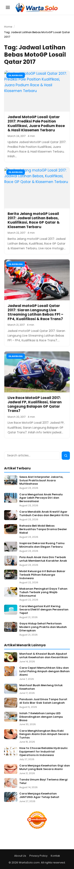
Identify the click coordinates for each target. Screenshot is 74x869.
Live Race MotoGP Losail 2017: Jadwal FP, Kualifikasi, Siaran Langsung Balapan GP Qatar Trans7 (35, 404)
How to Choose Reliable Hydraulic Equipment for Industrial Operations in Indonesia (43, 752)
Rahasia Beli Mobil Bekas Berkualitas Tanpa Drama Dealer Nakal (43, 529)
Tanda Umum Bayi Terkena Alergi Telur (43, 781)
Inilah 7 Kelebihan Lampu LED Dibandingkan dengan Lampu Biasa (41, 717)
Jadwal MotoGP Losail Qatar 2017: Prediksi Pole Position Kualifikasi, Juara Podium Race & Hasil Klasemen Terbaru (36, 123)
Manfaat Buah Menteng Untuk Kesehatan (41, 687)
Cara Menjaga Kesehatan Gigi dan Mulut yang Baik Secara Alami (44, 767)
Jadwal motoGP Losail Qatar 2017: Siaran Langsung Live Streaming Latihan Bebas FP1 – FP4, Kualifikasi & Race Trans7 (35, 312)
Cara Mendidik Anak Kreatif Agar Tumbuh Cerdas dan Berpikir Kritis (44, 513)
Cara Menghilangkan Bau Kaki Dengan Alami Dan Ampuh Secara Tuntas (43, 734)
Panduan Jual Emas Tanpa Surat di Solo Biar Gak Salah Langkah (43, 701)
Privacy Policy (38, 856)
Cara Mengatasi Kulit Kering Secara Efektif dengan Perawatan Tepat (43, 610)
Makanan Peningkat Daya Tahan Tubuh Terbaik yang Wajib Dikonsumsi (43, 592)
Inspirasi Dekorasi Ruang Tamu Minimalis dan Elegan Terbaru (42, 545)
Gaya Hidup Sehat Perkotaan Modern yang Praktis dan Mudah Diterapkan (43, 627)
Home (8, 27)
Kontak (55, 856)
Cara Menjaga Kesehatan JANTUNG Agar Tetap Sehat (39, 795)
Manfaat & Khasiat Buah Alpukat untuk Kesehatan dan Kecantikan (43, 655)
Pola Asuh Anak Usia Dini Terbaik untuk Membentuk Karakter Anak (43, 559)
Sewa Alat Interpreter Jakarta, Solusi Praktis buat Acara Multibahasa (41, 480)
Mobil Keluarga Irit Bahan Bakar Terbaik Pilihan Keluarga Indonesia (42, 575)
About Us (20, 856)
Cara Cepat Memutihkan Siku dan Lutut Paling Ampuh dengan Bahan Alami (44, 671)
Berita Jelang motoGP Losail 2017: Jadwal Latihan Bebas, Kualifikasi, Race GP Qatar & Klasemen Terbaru (34, 220)
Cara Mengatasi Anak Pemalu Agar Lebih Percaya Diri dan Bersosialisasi (41, 498)
